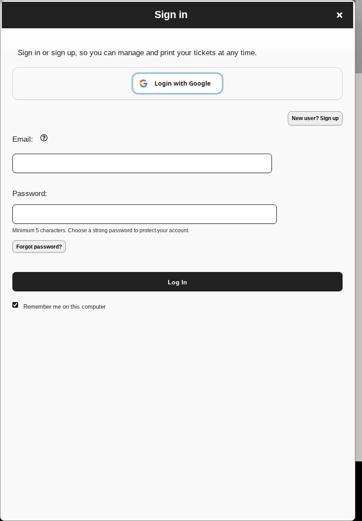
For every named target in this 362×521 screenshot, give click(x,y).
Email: (22, 139)
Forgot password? (39, 247)
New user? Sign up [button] (315, 118)
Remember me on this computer (64, 306)
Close (339, 15)
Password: (29, 193)
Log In (177, 282)
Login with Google (183, 83)
